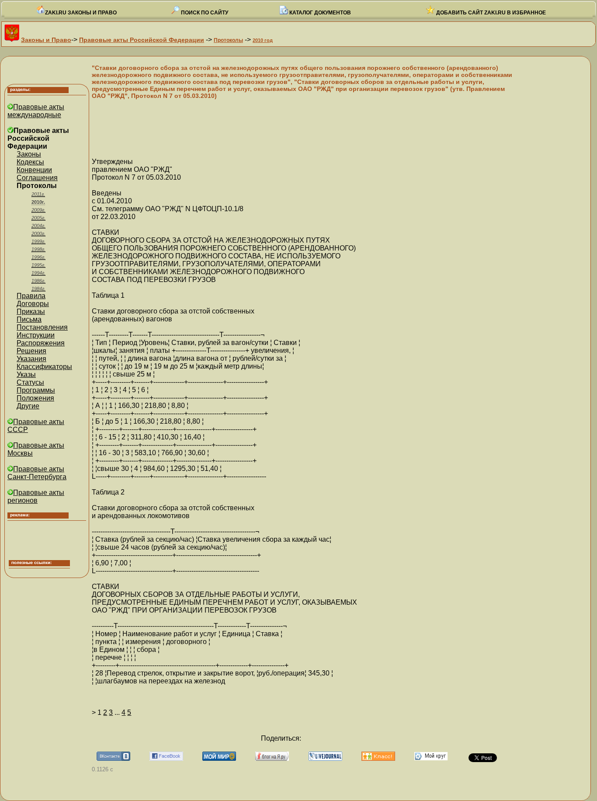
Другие (28, 406)
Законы (29, 154)
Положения (35, 398)
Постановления (42, 327)
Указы (26, 374)
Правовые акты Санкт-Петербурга (36, 473)
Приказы (31, 311)
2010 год (263, 40)
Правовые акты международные (35, 110)
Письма (29, 319)
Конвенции (34, 170)
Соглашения (37, 177)
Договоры (33, 303)
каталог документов (319, 13)
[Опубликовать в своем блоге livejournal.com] (325, 758)
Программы (36, 390)
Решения (31, 351)
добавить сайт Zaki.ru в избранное (490, 13)
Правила (31, 296)
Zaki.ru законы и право (81, 13)
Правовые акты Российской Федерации (141, 39)
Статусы (30, 382)
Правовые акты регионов (35, 496)
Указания (31, 358)
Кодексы (30, 162)
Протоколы (228, 40)
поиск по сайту (204, 13)
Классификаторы (44, 366)
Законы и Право (46, 39)
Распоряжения (41, 343)
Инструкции (36, 335)
